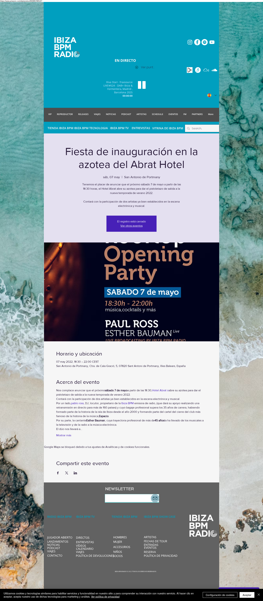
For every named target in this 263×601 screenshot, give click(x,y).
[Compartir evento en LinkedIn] (75, 473)
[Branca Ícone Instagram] (190, 42)
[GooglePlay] (190, 70)
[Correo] (155, 498)
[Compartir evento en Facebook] (58, 473)
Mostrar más (63, 435)
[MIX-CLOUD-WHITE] (206, 70)
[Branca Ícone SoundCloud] (214, 70)
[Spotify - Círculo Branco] (204, 42)
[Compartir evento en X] (66, 473)
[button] (88, 537)
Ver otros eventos (131, 225)
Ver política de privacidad (105, 596)
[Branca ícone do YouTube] (212, 42)
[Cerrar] (259, 595)
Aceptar (247, 595)
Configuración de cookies (220, 595)
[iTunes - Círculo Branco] (198, 70)
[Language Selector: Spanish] (212, 95)
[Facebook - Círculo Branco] (197, 42)
